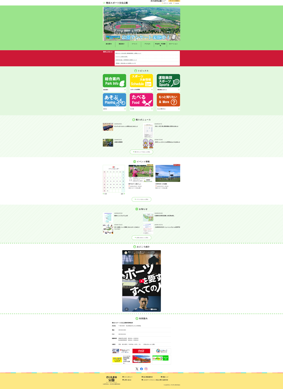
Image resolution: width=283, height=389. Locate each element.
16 (104, 184)
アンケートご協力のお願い (121, 56)
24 (107, 187)
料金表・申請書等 (160, 44)
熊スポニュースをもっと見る (142, 152)
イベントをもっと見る (142, 199)
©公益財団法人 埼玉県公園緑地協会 (172, 384)
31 (107, 190)
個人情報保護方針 (148, 377)
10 (107, 181)
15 (123, 181)
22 (123, 184)
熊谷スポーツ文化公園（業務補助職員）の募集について (128, 53)
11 (110, 181)
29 (123, 187)
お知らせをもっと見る (142, 237)
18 (110, 184)
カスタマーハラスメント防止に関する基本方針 (155, 380)
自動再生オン (176, 38)
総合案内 (109, 44)
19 (113, 184)
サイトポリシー (128, 377)
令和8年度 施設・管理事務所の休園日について (126, 60)
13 (117, 181)
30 (104, 190)
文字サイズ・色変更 (167, 3)
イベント (135, 44)
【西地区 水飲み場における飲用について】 (125, 63)
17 (107, 184)
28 (120, 187)
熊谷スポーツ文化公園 (117, 3)
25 (110, 187)
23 (104, 187)
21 (120, 184)
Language (177, 3)
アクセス (147, 44)
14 (120, 181)
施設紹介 (122, 44)
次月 (122, 193)
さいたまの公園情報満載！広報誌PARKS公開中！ (126, 360)
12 (113, 181)
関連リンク (165, 377)
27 (117, 187)
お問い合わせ (127, 380)
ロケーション (173, 44)
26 (113, 187)
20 (117, 184)
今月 (105, 193)
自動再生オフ (177, 38)
